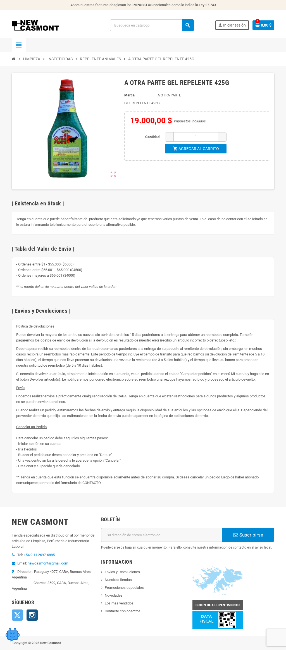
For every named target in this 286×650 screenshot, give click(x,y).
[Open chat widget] (13, 635)
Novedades (114, 595)
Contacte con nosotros (122, 611)
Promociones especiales (124, 587)
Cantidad (152, 137)
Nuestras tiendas (118, 580)
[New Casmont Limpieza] (50, 25)
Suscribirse (250, 535)
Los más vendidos (119, 603)
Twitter (17, 615)
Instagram (32, 615)
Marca (129, 95)
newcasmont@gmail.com (48, 563)
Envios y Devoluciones (122, 572)
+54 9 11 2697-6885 (39, 555)
